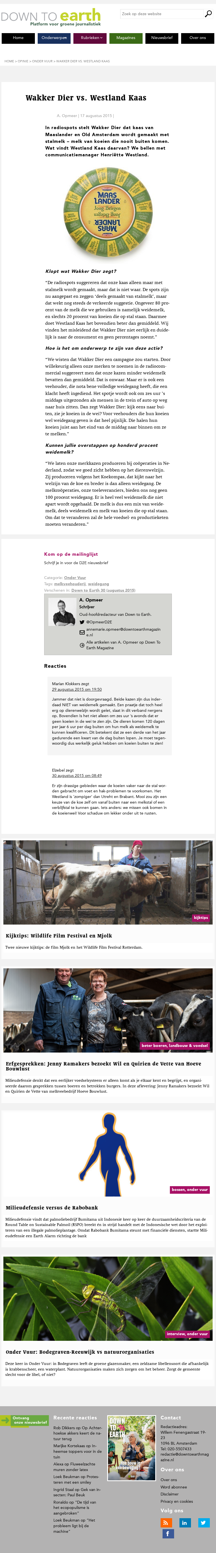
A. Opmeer (67, 115)
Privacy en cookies (177, 1501)
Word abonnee (174, 1487)
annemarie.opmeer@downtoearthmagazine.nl (123, 632)
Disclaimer (170, 1494)
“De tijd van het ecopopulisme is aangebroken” (74, 1508)
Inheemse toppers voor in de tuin (77, 1451)
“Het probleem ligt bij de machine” (74, 1526)
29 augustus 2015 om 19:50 (77, 689)
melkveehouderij (70, 584)
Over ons (169, 1479)
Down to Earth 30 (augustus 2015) (103, 591)
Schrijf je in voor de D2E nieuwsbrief (76, 563)
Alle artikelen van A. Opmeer (123, 645)
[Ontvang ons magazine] (24, 1426)
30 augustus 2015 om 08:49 (77, 775)
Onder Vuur (75, 578)
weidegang (98, 584)
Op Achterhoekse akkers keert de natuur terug (77, 1433)
